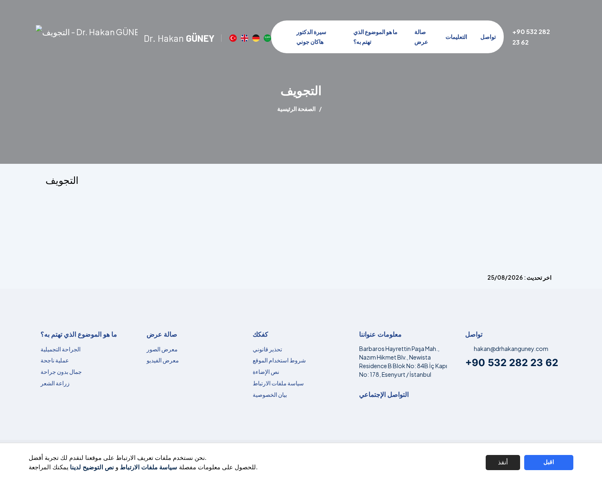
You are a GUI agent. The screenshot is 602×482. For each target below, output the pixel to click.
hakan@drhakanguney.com (511, 348)
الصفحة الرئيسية (296, 108)
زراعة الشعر (55, 383)
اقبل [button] (548, 462)
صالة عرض (421, 36)
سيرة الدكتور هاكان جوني (311, 36)
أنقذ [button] (503, 462)
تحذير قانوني (267, 349)
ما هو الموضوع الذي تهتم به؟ (375, 36)
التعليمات (456, 36)
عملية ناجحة (55, 360)
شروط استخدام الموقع (279, 360)
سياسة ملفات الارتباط (278, 383)
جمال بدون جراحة (61, 371)
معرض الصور (162, 349)
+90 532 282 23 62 (511, 363)
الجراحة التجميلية (61, 349)
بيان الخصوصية (270, 394)
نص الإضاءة (266, 371)
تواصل (488, 36)
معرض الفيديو (163, 360)
